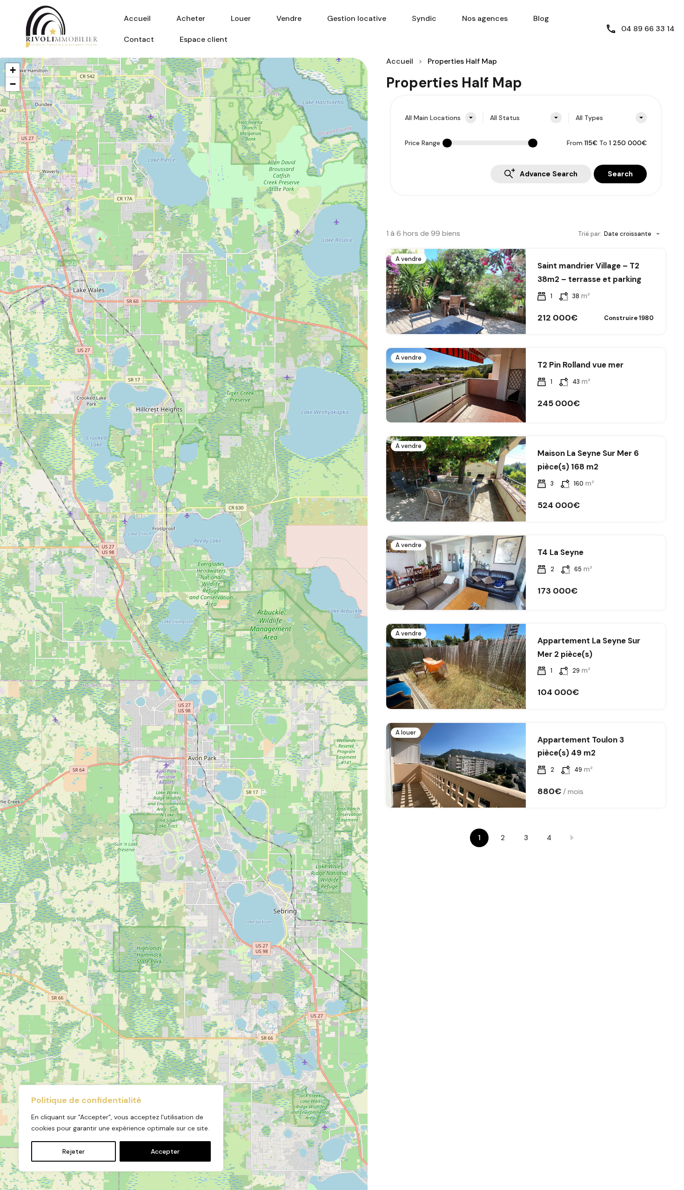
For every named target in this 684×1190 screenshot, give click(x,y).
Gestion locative (356, 18)
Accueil (137, 18)
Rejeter (73, 1151)
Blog (541, 18)
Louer (241, 18)
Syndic (424, 18)
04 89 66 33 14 (648, 28)
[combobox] (440, 117)
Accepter (165, 1151)
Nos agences (485, 18)
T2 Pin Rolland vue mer (580, 365)
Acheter (190, 18)
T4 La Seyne (560, 552)
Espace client (204, 39)
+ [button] (13, 70)
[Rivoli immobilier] (55, 28)
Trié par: (590, 234)
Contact (139, 39)
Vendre (289, 18)
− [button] (13, 84)
